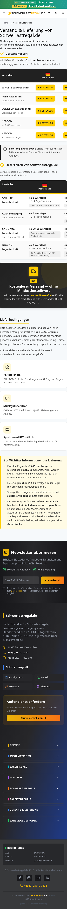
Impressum (39, 853)
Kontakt (8, 856)
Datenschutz (16, 590)
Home (5, 23)
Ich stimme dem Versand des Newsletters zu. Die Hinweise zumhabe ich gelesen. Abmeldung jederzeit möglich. (33, 591)
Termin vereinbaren (32, 717)
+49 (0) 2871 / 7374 (18, 652)
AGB (7, 853)
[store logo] (26, 13)
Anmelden (51, 580)
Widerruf (9, 860)
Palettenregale (11, 444)
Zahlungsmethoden (43, 860)
